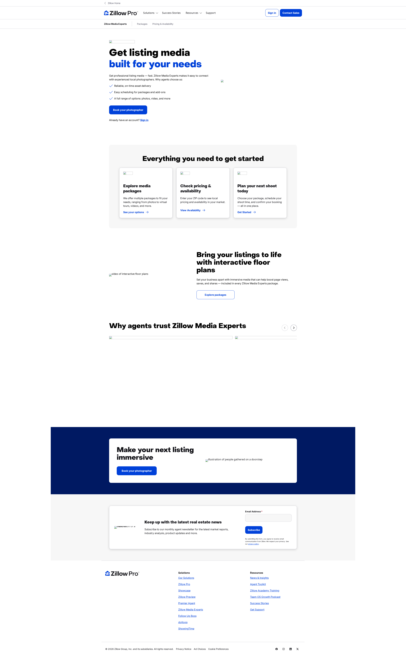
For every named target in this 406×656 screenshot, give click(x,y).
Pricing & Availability (162, 24)
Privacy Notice (183, 649)
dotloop (183, 622)
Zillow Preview (187, 596)
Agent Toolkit (258, 584)
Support (211, 13)
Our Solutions (186, 577)
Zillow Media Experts (190, 609)
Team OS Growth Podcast (265, 596)
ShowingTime (186, 628)
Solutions (148, 13)
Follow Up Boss (187, 615)
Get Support (257, 609)
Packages (142, 24)
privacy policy (253, 544)
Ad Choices (200, 649)
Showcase (184, 590)
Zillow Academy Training (264, 590)
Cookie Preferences (218, 649)
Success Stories (171, 13)
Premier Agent (186, 603)
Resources (192, 13)
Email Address (253, 511)
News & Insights (259, 577)
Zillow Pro (184, 584)
